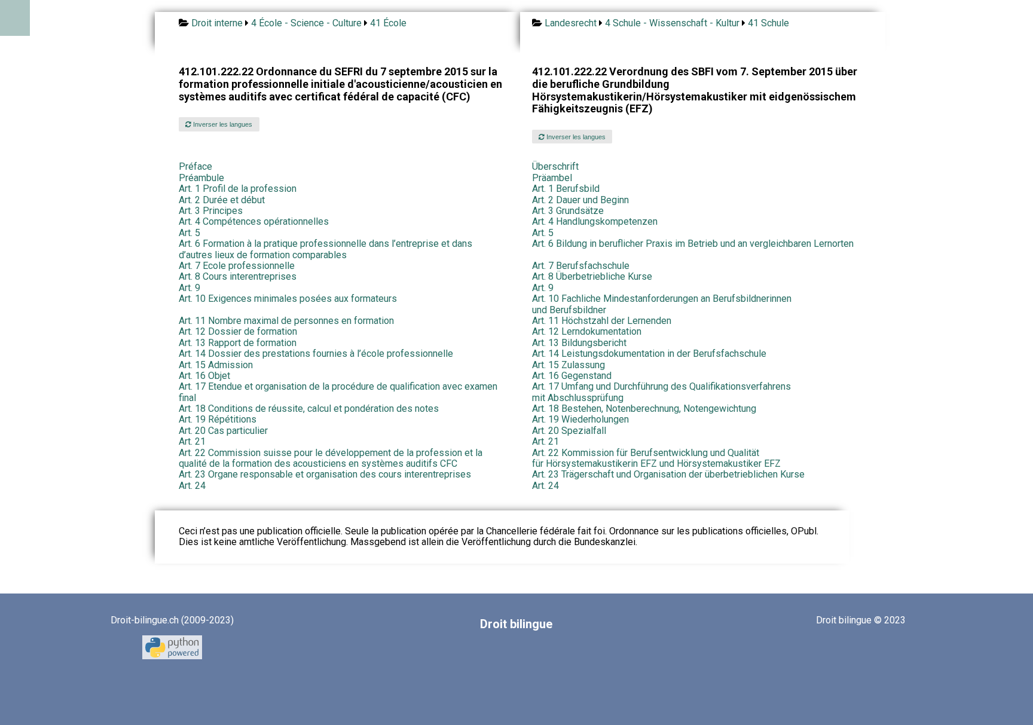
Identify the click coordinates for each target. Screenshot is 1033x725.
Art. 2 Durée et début (222, 200)
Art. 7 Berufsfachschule (580, 265)
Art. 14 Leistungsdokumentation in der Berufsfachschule (649, 353)
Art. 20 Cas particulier (223, 430)
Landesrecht (571, 23)
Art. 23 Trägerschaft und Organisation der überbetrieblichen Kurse (668, 474)
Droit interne (217, 23)
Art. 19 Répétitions (217, 419)
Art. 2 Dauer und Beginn (580, 200)
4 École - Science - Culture (306, 23)
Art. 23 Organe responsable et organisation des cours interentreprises (325, 474)
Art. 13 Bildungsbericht (579, 342)
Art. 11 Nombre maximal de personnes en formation (286, 320)
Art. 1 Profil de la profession (238, 188)
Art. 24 (192, 485)
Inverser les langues (221, 124)
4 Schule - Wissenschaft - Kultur (672, 23)
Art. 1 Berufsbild (566, 188)
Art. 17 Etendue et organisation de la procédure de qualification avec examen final (338, 392)
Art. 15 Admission (216, 365)
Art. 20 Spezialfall (569, 430)
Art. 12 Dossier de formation (238, 331)
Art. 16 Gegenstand (572, 375)
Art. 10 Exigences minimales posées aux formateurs (288, 298)
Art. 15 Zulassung (568, 365)
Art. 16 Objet (204, 375)
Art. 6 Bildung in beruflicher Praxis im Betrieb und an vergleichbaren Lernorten (693, 243)
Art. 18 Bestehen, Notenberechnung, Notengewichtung (644, 408)
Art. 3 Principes (211, 210)
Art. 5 (189, 232)
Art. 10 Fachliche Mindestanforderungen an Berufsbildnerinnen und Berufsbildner (661, 304)
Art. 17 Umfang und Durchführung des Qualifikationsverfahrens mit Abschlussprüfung (661, 392)
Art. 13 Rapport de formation (238, 342)
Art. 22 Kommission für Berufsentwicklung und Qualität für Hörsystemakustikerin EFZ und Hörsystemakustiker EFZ (656, 458)
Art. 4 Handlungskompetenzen (595, 221)
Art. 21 (192, 441)
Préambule (201, 177)
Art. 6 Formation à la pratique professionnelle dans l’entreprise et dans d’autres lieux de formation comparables (325, 249)
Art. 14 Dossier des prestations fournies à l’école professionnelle (316, 353)
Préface (195, 166)
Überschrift (555, 166)
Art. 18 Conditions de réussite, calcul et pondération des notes (309, 408)
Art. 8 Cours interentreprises (238, 276)
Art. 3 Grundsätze (568, 210)
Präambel (552, 177)
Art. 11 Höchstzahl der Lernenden (601, 320)
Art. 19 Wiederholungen (580, 419)
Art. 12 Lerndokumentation (586, 331)
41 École (388, 23)
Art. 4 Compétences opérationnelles (254, 221)
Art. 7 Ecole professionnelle (237, 265)
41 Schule (768, 23)
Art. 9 (189, 287)
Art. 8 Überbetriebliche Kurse (592, 276)
